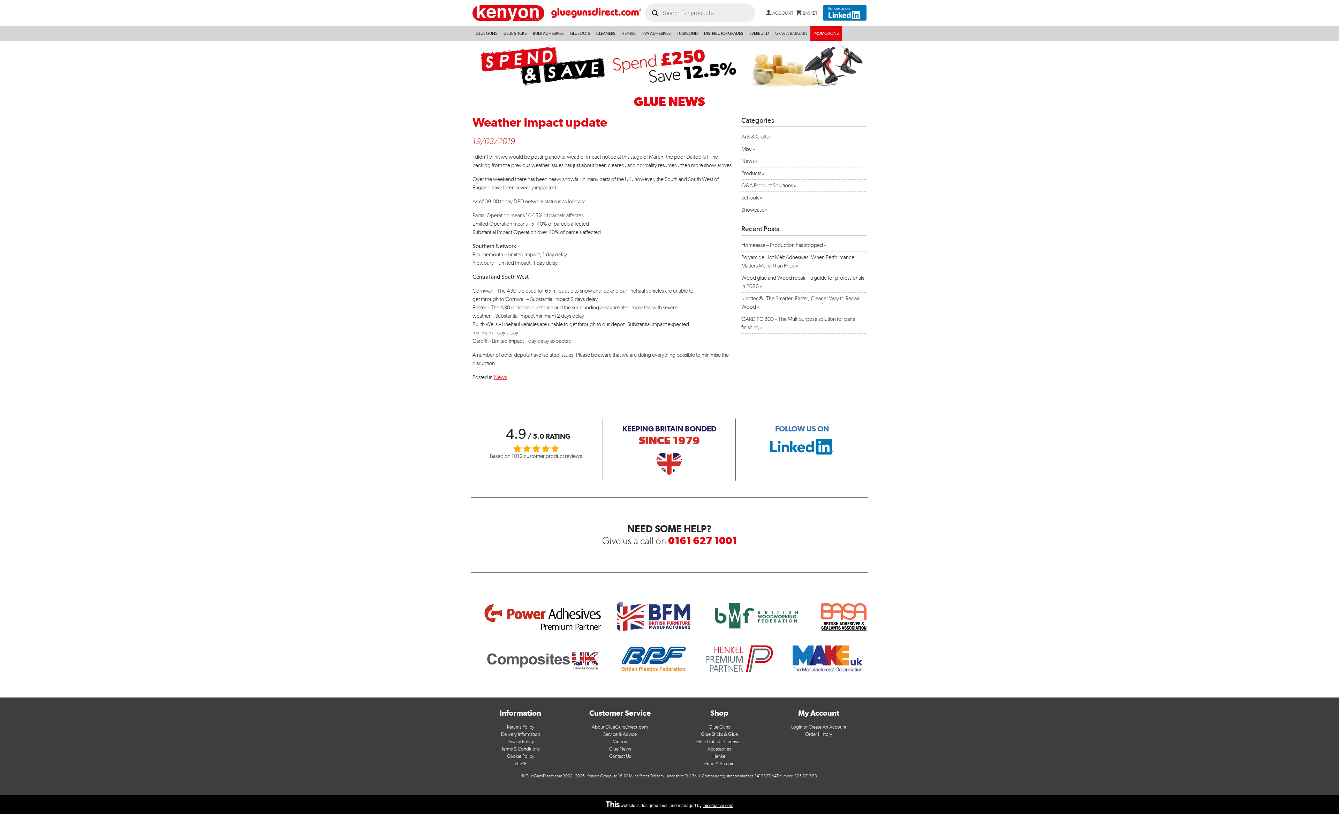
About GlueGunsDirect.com (620, 727)
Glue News (620, 749)
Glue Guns (486, 33)
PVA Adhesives (656, 33)
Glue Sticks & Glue (719, 734)
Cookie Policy (520, 756)
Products (751, 173)
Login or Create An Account (818, 727)
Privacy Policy (520, 742)
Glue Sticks (515, 33)
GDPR (521, 764)
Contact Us (620, 756)
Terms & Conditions (520, 749)
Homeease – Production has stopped (782, 245)
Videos (620, 742)
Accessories (719, 749)
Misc (746, 148)
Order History (818, 734)
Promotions (826, 33)
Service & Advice (620, 734)
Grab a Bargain (791, 33)
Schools (750, 197)
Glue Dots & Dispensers (719, 742)
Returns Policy (520, 727)
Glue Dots (580, 33)
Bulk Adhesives (548, 33)
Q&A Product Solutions (767, 185)
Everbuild (759, 33)
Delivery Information (520, 734)
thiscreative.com (718, 805)
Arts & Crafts (755, 136)
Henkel (628, 33)
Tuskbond (687, 33)
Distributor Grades (723, 33)
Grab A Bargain (719, 764)
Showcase (752, 209)
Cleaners (605, 33)
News (500, 377)
